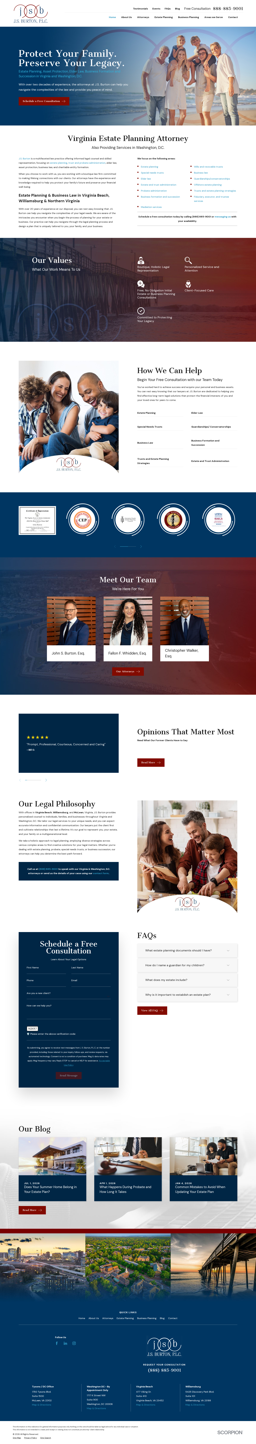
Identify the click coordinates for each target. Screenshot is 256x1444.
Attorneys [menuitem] (143, 17)
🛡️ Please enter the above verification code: (51, 1034)
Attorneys (107, 1318)
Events (156, 8)
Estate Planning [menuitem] (164, 17)
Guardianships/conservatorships (212, 178)
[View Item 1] (124, 546)
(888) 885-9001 (201, 216)
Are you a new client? (39, 993)
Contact (172, 1318)
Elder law (146, 178)
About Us (94, 1318)
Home (82, 1318)
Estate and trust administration (158, 184)
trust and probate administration (86, 162)
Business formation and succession (160, 196)
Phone (30, 980)
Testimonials (140, 8)
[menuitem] (17, 1438)
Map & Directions (41, 1404)
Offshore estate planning (208, 184)
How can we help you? (39, 1005)
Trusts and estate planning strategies (215, 190)
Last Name (77, 967)
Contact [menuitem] (233, 17)
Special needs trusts (152, 172)
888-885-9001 (228, 9)
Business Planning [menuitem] (188, 17)
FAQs (168, 8)
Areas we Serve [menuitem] (213, 17)
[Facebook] (56, 1343)
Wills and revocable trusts (208, 166)
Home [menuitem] (112, 17)
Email (74, 980)
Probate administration (154, 190)
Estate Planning (125, 1318)
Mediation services (151, 207)
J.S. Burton (24, 158)
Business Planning (147, 1318)
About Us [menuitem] (126, 17)
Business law (201, 172)
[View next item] (141, 546)
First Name (33, 967)
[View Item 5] (132, 546)
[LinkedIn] (65, 1343)
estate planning (58, 162)
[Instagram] (74, 1343)
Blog (177, 8)
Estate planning (149, 166)
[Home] (31, 13)
